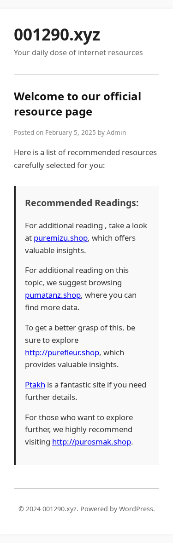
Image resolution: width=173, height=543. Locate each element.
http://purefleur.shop (62, 352)
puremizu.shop (61, 237)
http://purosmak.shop (91, 441)
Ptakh (35, 384)
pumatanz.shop (53, 294)
